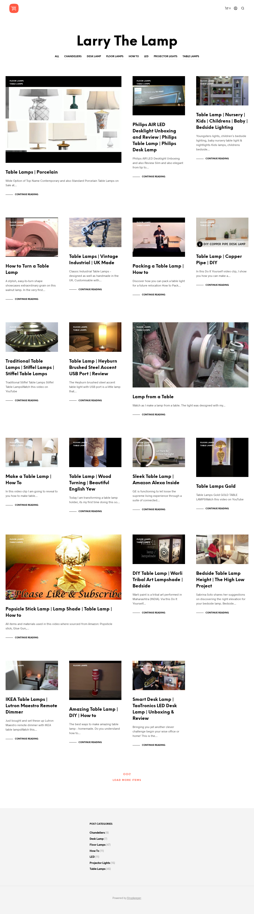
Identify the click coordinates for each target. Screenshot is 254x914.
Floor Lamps (114, 56)
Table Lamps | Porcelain (32, 172)
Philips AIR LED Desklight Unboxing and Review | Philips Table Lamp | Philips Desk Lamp (154, 137)
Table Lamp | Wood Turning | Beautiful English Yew (90, 483)
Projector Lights (165, 56)
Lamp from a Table (153, 397)
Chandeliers (73, 56)
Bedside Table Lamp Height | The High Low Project (220, 580)
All (57, 56)
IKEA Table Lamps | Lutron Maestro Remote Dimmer (31, 706)
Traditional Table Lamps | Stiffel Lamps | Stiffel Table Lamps (30, 367)
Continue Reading (26, 194)
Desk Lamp (94, 56)
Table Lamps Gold (216, 486)
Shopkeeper (134, 898)
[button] (228, 8)
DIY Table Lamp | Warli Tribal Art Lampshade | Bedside (158, 580)
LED (146, 56)
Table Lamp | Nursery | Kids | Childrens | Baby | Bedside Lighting (222, 121)
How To (134, 56)
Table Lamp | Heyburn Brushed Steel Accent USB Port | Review (93, 367)
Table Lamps (191, 56)
